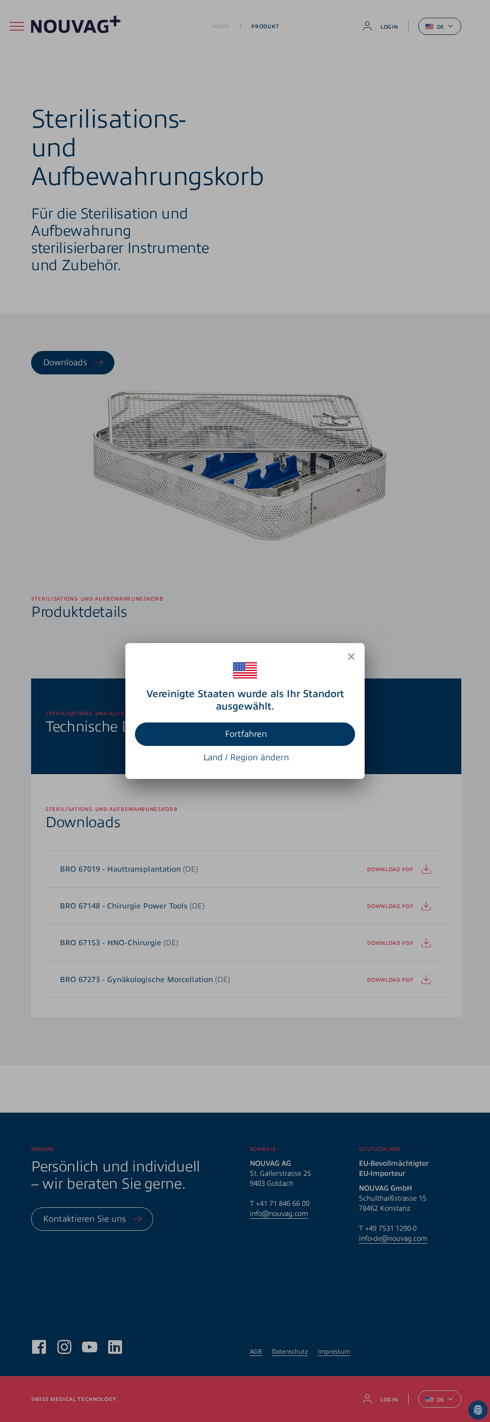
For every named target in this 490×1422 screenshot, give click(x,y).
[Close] (351, 656)
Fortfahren (246, 734)
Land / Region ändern (246, 757)
